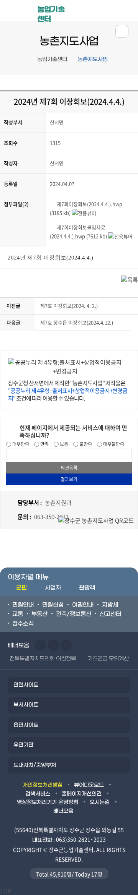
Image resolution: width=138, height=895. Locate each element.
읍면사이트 (25, 725)
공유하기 (121, 31)
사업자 (53, 587)
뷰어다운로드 (89, 785)
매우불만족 (113, 444)
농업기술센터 (51, 13)
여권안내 (83, 605)
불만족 (85, 444)
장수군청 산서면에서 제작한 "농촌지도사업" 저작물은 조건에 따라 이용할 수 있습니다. (67, 390)
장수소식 (23, 623)
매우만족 (20, 444)
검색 (127, 10)
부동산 (39, 614)
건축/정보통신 (73, 614)
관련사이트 (25, 685)
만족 (44, 444)
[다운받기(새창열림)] (53, 204)
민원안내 (23, 605)
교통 (17, 614)
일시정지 (66, 645)
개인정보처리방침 (42, 785)
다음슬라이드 (53, 645)
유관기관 (23, 745)
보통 (63, 444)
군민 (21, 587)
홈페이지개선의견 (82, 794)
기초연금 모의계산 (108, 658)
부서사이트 (25, 705)
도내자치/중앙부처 (34, 765)
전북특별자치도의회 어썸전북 (43, 658)
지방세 (110, 605)
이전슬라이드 (40, 645)
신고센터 (110, 614)
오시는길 (100, 802)
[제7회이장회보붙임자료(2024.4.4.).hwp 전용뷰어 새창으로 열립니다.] (120, 236)
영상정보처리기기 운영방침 (47, 802)
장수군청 (19, 12)
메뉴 (104, 10)
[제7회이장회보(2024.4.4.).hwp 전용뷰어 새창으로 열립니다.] (84, 212)
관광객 (87, 587)
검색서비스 (37, 794)
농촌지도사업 (93, 59)
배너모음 (63, 811)
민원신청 (53, 605)
